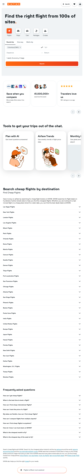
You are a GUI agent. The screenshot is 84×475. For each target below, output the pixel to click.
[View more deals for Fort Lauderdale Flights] (79, 276)
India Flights (7, 318)
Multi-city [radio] (29, 42)
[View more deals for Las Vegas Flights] (79, 207)
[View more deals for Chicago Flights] (79, 286)
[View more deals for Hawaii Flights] (79, 340)
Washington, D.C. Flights (11, 366)
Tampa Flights (7, 372)
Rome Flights (7, 244)
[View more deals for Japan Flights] (79, 334)
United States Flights (10, 324)
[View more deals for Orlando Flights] (79, 239)
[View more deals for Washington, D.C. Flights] (79, 366)
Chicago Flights (8, 287)
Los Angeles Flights (9, 223)
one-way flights (33, 455)
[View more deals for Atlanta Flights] (79, 292)
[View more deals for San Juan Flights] (79, 356)
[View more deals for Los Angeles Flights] (79, 223)
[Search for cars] (27, 31)
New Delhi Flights (9, 350)
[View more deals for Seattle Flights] (79, 260)
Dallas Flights (7, 361)
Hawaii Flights (8, 340)
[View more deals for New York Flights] (79, 212)
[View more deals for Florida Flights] (79, 345)
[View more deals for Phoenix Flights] (79, 302)
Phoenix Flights (8, 302)
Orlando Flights (8, 239)
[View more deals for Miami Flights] (79, 228)
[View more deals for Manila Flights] (79, 249)
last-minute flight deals (57, 455)
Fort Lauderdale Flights (11, 276)
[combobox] (30, 47)
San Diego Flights (9, 297)
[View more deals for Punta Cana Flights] (79, 313)
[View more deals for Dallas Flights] (79, 361)
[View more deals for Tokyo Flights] (79, 270)
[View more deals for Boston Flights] (79, 308)
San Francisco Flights (10, 281)
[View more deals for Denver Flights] (79, 265)
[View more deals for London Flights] (79, 217)
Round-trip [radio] (10, 42)
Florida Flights (8, 345)
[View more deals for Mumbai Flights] (79, 377)
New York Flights (8, 212)
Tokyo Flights (7, 271)
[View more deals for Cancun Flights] (79, 254)
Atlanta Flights (8, 292)
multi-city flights (44, 455)
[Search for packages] (36, 31)
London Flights (8, 217)
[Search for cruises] (45, 31)
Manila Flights (8, 249)
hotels (27, 461)
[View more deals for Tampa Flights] (79, 371)
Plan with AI (12, 136)
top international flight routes (28, 451)
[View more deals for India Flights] (79, 318)
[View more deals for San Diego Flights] (79, 297)
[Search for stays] (18, 31)
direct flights (24, 455)
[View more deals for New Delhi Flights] (79, 350)
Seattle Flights (8, 260)
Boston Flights (8, 308)
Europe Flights (8, 329)
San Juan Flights (8, 356)
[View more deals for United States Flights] (79, 324)
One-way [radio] (20, 42)
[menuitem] (9, 32)
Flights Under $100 (73, 455)
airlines (59, 449)
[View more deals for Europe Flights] (79, 329)
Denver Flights (8, 265)
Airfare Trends (46, 136)
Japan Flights (7, 334)
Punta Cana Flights (9, 313)
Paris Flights (7, 233)
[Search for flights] (9, 31)
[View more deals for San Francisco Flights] (79, 281)
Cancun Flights (8, 255)
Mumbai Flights (8, 377)
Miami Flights (7, 228)
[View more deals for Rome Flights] (79, 244)
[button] (3, 4)
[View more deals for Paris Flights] (79, 233)
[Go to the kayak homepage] (13, 4)
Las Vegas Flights (9, 207)
